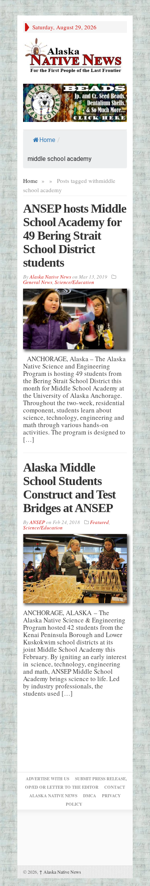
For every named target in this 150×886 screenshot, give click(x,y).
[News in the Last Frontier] (75, 56)
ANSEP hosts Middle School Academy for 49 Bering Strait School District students (74, 235)
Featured (99, 522)
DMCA (89, 796)
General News (37, 282)
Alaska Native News (60, 872)
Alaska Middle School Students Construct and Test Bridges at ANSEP (69, 487)
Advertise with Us (47, 779)
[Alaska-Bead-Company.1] (75, 101)
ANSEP (37, 522)
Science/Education (74, 282)
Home (47, 140)
